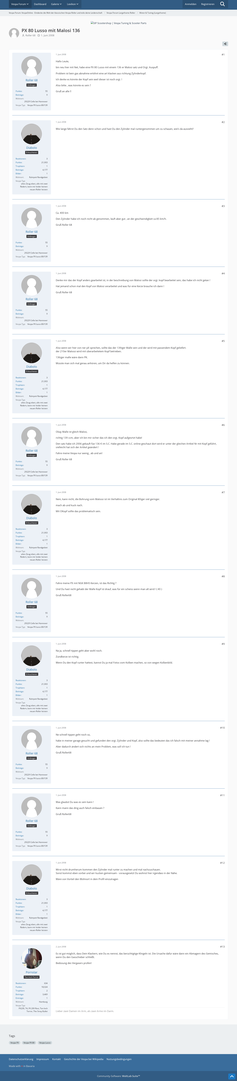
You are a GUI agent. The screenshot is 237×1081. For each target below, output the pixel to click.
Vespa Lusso (44, 1042)
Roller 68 (30, 35)
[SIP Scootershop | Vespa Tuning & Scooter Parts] (118, 22)
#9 (223, 643)
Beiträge (19, 94)
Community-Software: (118, 1076)
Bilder (18, 173)
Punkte (19, 91)
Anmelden (190, 4)
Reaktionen (21, 158)
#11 (222, 795)
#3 (223, 206)
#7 (223, 492)
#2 (223, 122)
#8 (223, 576)
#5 (223, 341)
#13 (222, 946)
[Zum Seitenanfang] (231, 1076)
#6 (223, 425)
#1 (223, 54)
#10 (222, 727)
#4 (223, 273)
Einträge (19, 998)
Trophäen (20, 166)
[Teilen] (225, 44)
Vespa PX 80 (29, 1042)
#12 (222, 862)
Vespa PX (14, 1042)
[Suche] (222, 4)
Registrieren (207, 4)
